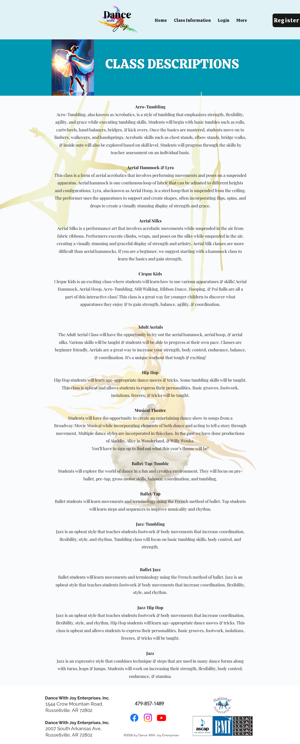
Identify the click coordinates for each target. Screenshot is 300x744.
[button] (192, 20)
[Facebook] (134, 717)
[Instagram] (147, 717)
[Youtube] (161, 717)
